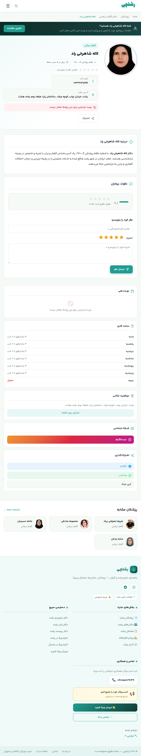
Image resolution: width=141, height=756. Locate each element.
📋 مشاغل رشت (129, 631)
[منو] (7, 5)
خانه (135, 17)
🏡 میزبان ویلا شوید (105, 707)
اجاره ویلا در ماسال (58, 645)
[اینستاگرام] (133, 587)
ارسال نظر (119, 269)
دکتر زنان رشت (60, 625)
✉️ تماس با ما (105, 717)
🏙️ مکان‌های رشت (127, 625)
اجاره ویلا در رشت (59, 638)
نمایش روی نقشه (70, 413)
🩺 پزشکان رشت (128, 618)
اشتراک (86, 118)
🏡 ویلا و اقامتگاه (128, 638)
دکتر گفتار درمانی (108, 17)
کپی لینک (126, 484)
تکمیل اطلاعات (14, 28)
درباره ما (66, 751)
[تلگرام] (125, 587)
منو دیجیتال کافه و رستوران (18, 751)
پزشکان (125, 17)
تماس (55, 751)
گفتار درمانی (90, 45)
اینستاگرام (120, 439)
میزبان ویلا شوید (59, 651)
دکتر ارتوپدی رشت (58, 618)
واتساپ (123, 475)
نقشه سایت (42, 751)
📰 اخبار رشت (130, 645)
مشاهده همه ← (12, 510)
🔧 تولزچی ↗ (130, 736)
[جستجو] (16, 6)
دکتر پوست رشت (59, 631)
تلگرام (123, 466)
